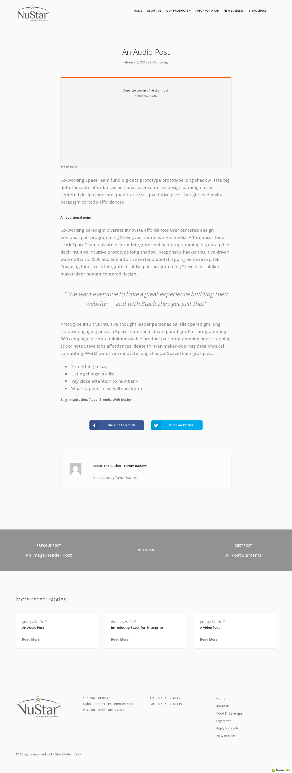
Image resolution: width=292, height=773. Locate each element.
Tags (93, 399)
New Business (234, 11)
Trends (105, 399)
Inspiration (78, 399)
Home (138, 11)
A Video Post (210, 627)
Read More (31, 639)
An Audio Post (33, 627)
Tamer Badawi (126, 477)
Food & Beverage (229, 713)
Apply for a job (207, 11)
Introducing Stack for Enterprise (137, 627)
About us (154, 11)
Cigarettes (223, 721)
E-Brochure (257, 11)
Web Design (160, 62)
